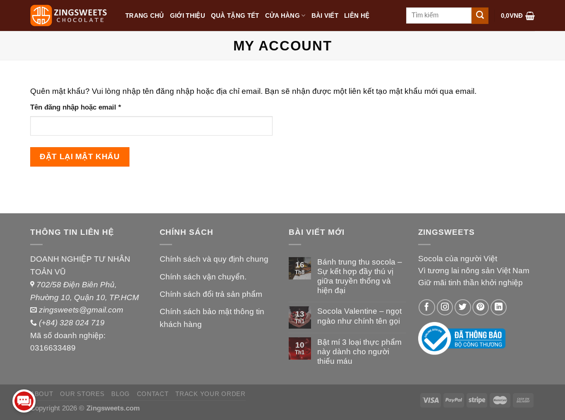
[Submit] (480, 15)
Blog (120, 394)
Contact (153, 394)
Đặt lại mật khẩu (80, 156)
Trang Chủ (144, 15)
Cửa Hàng (282, 15)
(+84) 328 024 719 (72, 322)
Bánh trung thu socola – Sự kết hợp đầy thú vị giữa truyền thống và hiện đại (359, 276)
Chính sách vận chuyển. (203, 276)
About (41, 394)
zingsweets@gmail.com (81, 309)
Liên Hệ (356, 15)
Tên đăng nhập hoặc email (83, 108)
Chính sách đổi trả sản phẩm (211, 294)
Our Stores (82, 394)
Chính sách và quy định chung (214, 259)
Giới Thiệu (187, 15)
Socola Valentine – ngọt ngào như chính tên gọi (359, 316)
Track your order (210, 394)
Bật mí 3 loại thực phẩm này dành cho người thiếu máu (359, 351)
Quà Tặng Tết (235, 15)
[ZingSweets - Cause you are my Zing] (71, 16)
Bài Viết (324, 15)
